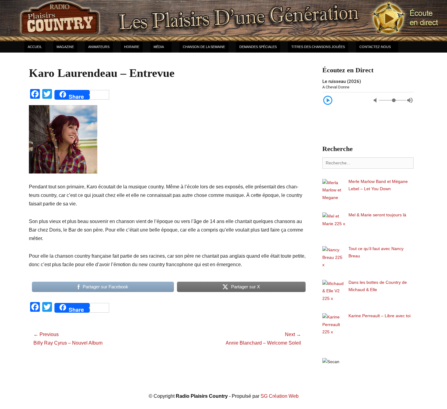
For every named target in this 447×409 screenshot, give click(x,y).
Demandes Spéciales (258, 47)
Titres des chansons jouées (318, 47)
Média (159, 47)
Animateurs (98, 47)
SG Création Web (280, 396)
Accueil (35, 47)
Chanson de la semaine (204, 47)
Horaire (131, 47)
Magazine (65, 47)
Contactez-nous (375, 47)
